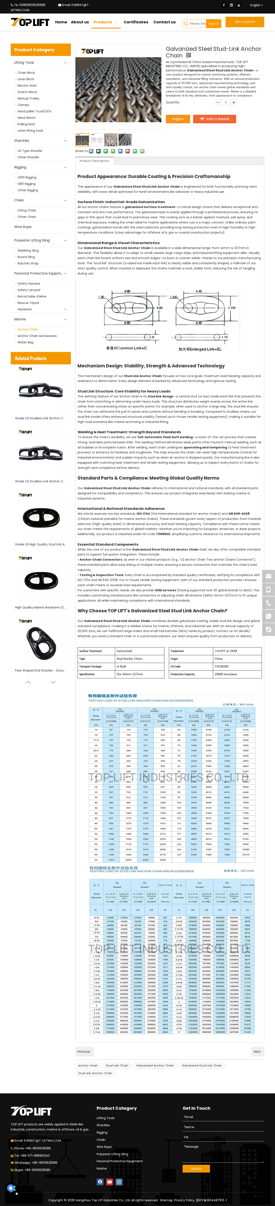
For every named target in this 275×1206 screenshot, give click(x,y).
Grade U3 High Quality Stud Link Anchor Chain (41, 481)
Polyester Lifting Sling (32, 240)
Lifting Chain (27, 210)
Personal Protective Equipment (40, 273)
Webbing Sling (28, 250)
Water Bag (25, 342)
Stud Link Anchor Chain (95, 1073)
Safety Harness (29, 283)
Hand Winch (27, 118)
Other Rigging (28, 190)
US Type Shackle (30, 151)
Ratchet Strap (28, 263)
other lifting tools (30, 130)
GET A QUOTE (245, 22)
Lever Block (26, 79)
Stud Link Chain (117, 1065)
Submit (196, 1169)
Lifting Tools (24, 62)
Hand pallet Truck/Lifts (34, 111)
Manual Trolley (28, 98)
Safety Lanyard (29, 290)
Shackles (21, 140)
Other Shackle (28, 157)
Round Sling (26, 257)
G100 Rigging (27, 177)
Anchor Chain (28, 329)
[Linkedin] (231, 5)
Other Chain (27, 217)
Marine (20, 319)
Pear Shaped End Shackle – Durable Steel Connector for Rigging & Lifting (41, 607)
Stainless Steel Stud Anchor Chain (40, 670)
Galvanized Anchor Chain (155, 1065)
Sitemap (166, 1200)
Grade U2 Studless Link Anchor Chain (41, 418)
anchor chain (88, 1065)
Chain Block (26, 73)
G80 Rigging (26, 184)
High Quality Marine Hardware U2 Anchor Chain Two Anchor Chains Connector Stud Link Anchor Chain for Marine (41, 544)
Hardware (25, 309)
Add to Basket (218, 118)
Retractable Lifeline (32, 296)
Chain (19, 200)
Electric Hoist (27, 85)
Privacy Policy (184, 1200)
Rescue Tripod (28, 303)
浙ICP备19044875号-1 (211, 1200)
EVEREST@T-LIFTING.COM (42, 1140)
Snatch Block (27, 92)
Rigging (20, 167)
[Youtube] (239, 5)
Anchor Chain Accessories (37, 336)
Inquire (178, 118)
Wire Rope (23, 226)
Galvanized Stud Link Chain (202, 1065)
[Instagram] (119, 1182)
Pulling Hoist (26, 124)
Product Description (94, 161)
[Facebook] (224, 5)
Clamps (23, 105)
